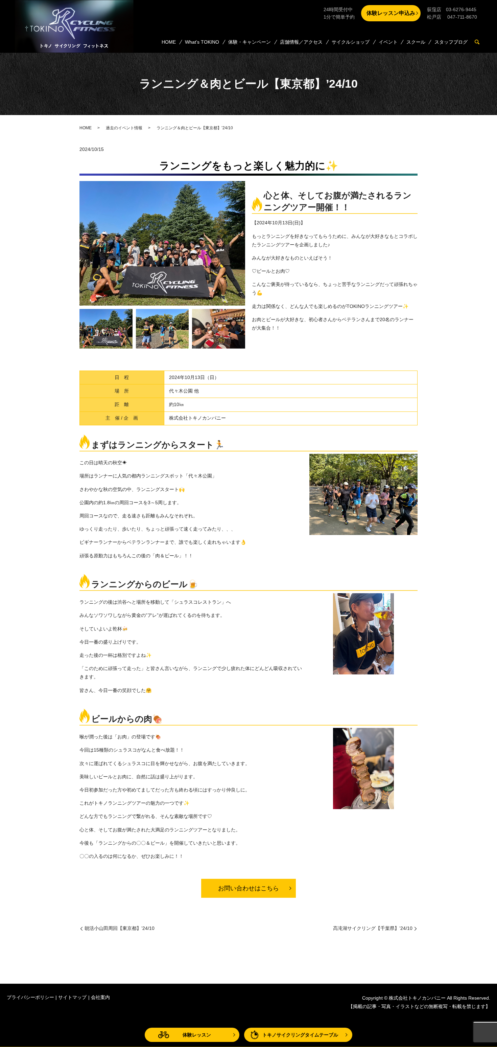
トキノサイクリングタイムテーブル (300, 1035)
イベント (388, 42)
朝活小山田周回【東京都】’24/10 (120, 928)
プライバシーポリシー (30, 997)
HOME (169, 42)
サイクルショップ (351, 42)
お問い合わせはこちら (248, 888)
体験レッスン (197, 1035)
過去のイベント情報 (124, 128)
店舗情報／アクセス (301, 42)
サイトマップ (72, 997)
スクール (415, 42)
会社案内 (100, 997)
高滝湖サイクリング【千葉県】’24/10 (372, 928)
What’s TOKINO (202, 42)
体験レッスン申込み (390, 13)
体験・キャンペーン (249, 42)
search (480, 42)
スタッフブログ (451, 42)
